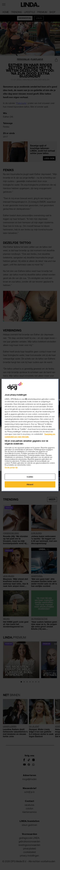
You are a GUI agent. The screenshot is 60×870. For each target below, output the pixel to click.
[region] (29, 435)
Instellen (30, 477)
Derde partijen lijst (11, 467)
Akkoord (30, 484)
